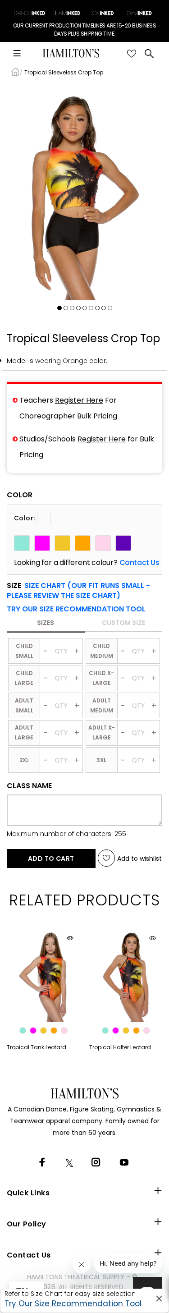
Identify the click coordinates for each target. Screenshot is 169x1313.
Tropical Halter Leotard (120, 1047)
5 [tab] (84, 308)
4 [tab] (78, 308)
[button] (76, 609)
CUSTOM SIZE (123, 622)
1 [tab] (59, 308)
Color (19, 495)
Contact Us (139, 563)
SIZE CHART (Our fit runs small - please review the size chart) (78, 590)
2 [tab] (66, 308)
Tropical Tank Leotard (36, 1047)
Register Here (79, 400)
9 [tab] (110, 308)
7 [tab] (97, 308)
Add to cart (51, 858)
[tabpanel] (84, 191)
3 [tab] (72, 308)
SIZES (45, 622)
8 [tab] (103, 308)
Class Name (29, 786)
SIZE (78, 591)
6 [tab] (91, 308)
